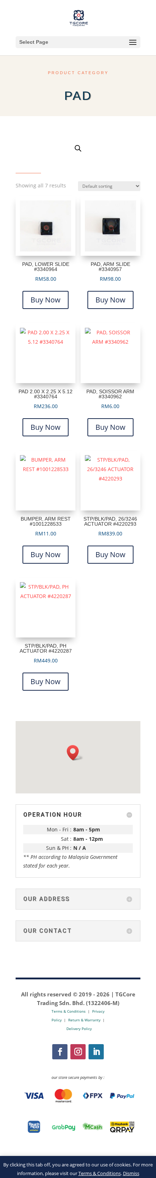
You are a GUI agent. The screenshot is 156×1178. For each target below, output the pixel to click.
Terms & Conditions (99, 1173)
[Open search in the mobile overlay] (78, 148)
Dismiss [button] (131, 1173)
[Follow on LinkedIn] (96, 1051)
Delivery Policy (79, 1028)
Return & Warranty (84, 1019)
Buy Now (45, 300)
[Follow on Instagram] (78, 1051)
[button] (75, 752)
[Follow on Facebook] (59, 1051)
